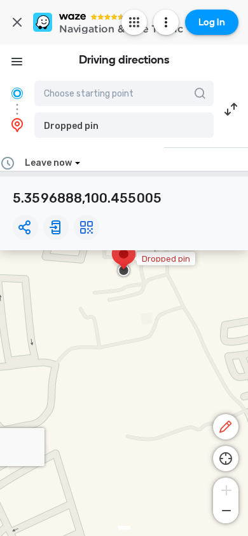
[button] (124, 125)
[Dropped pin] (123, 260)
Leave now (48, 162)
